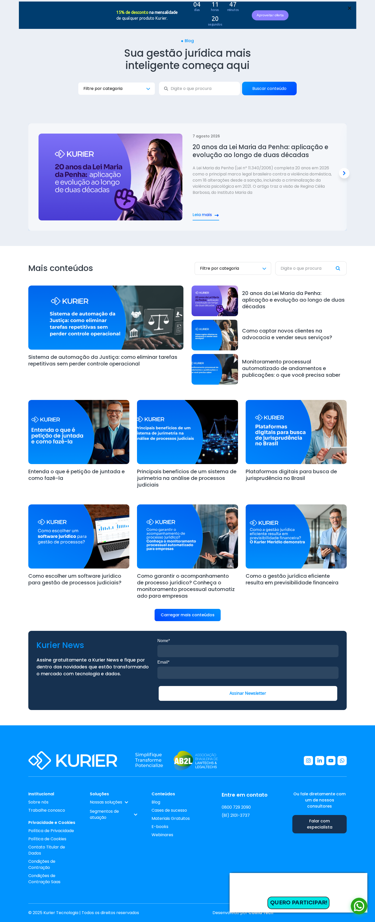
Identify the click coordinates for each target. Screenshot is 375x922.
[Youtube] (330, 760)
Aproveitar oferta (270, 15)
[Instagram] (308, 760)
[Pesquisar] (341, 268)
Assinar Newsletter (248, 693)
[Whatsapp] (342, 760)
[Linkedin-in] (319, 760)
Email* (163, 662)
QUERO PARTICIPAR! (298, 902)
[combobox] (199, 88)
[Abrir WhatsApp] (359, 906)
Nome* (163, 641)
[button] (344, 173)
